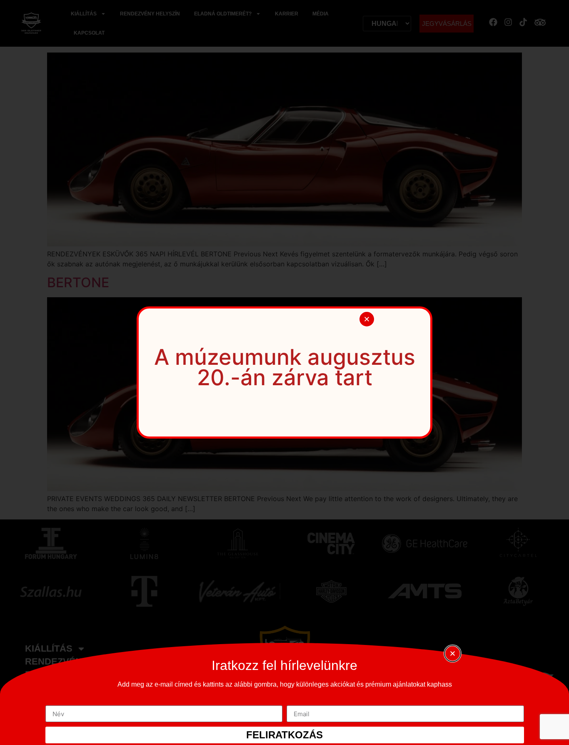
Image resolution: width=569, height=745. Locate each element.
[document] (284, 372)
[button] (367, 319)
